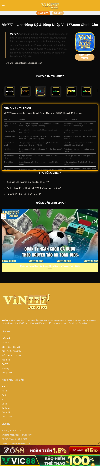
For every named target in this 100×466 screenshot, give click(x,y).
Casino (5, 395)
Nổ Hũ (4, 391)
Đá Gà (4, 400)
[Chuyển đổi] (4, 182)
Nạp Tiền (6, 360)
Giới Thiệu (6, 338)
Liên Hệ (5, 343)
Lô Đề (4, 404)
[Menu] (3, 5)
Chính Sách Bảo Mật (11, 347)
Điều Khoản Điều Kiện (11, 351)
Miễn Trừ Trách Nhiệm (11, 356)
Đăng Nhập (7, 373)
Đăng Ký (5, 368)
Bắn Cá (5, 387)
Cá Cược (6, 408)
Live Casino (7, 417)
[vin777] (50, 5)
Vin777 (14, 34)
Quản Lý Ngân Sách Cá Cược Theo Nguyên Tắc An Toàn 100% (50, 266)
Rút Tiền (5, 364)
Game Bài (6, 412)
